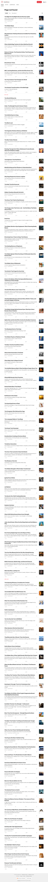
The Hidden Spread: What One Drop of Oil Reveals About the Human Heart (20, 254)
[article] (24, 19)
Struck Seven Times (9, 62)
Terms (24, 876)
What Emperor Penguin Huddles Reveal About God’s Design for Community (20, 542)
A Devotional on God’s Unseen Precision (13, 338)
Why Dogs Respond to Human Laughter (14, 176)
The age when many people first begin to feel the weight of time (18, 220)
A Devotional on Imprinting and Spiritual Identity (15, 272)
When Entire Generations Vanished (13, 352)
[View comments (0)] (16, 30)
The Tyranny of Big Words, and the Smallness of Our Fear (19, 809)
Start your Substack (21, 878)
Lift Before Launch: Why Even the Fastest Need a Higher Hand (17, 748)
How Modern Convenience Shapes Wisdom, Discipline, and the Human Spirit (20, 445)
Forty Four (7, 218)
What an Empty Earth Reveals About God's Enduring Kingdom (17, 99)
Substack (18, 880)
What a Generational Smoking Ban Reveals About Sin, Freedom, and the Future (19, 142)
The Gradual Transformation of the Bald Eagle (16, 87)
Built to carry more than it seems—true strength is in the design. (18, 516)
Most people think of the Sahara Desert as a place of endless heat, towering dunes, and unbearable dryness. (20, 283)
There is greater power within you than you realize (15, 714)
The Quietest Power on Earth (12, 790)
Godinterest (9, 21)
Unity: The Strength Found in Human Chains (15, 106)
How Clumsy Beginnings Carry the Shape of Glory (17, 532)
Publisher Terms (31, 874)
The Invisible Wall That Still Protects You (15, 591)
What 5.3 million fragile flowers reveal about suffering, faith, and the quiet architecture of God (20, 639)
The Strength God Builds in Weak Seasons (13, 362)
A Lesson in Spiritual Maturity (10, 89)
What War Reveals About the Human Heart (13, 354)
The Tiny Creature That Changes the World (15, 79)
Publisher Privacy (25, 874)
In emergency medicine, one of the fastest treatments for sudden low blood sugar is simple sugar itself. (20, 211)
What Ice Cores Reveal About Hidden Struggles (14, 124)
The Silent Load (8, 123)
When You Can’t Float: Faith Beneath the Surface (17, 730)
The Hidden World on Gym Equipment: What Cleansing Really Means (20, 227)
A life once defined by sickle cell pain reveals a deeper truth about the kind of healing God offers (20, 507)
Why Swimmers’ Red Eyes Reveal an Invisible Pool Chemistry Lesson (20, 34)
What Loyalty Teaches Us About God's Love (13, 116)
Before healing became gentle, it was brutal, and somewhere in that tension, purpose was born (20, 765)
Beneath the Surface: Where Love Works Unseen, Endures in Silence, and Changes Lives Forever (20, 573)
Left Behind (7, 487)
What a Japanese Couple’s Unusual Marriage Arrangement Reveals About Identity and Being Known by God (20, 239)
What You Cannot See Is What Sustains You (15, 600)
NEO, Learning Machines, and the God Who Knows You (18, 70)
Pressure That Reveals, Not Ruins (13, 863)
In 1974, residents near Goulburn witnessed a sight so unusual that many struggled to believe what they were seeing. (20, 322)
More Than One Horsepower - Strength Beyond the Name (19, 713)
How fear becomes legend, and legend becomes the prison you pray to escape (19, 723)
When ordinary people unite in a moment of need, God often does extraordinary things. (18, 19)
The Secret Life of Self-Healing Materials (15, 496)
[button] (2, 4)
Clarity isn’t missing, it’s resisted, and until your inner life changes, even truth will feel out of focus (19, 621)
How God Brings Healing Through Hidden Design (15, 397)
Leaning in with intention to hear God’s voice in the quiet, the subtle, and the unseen (20, 686)
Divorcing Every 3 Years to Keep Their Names (16, 237)
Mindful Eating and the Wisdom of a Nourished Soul (17, 167)
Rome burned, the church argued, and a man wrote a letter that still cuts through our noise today (20, 774)
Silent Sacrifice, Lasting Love (12, 570)
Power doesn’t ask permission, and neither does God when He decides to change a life (20, 838)
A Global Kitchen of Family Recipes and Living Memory (16, 437)
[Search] (42, 13)
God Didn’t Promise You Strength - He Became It (16, 704)
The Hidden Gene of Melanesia (12, 263)
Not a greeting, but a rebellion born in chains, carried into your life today (20, 756)
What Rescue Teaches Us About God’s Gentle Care (15, 247)
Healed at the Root (9, 505)
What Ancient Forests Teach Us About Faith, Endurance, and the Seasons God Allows (20, 421)
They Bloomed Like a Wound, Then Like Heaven (16, 637)
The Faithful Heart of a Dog (11, 115)
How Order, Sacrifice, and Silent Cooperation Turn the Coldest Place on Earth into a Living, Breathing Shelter (20, 545)
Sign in (44, 2)
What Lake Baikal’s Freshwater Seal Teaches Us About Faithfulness (18, 27)
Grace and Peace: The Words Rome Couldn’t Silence (17, 754)
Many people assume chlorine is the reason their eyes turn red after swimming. (19, 37)
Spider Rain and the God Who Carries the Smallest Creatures (20, 320)
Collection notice (29, 876)
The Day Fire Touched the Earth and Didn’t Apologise (18, 835)
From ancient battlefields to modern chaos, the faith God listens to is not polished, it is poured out (20, 740)
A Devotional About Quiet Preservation (12, 346)
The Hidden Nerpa (9, 25)
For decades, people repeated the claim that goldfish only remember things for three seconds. (20, 370)
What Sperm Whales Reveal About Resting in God (15, 330)
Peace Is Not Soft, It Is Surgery (12, 771)
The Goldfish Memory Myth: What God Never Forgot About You (20, 368)
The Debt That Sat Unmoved (11, 184)
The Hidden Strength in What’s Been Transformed (17, 468)
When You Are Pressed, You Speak (13, 818)
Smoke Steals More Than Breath (12, 386)
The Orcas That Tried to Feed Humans (14, 200)
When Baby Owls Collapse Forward (13, 360)
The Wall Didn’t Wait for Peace (12, 844)
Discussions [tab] (14, 13)
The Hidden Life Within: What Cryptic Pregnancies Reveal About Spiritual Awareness (19, 694)
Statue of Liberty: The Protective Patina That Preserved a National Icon (19, 52)
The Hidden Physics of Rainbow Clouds (14, 337)
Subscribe (39, 2)
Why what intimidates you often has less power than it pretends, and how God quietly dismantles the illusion (20, 812)
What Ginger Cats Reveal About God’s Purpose (16, 854)
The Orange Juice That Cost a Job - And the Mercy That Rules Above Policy (20, 208)
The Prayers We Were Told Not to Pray (14, 737)
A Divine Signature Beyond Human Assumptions (14, 265)
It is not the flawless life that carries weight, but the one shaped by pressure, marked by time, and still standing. (20, 783)
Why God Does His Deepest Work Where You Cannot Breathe (17, 731)
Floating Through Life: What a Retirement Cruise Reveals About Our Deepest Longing (19, 149)
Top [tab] (9, 13)
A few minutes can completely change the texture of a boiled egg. (18, 46)
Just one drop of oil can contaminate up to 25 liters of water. (17, 257)
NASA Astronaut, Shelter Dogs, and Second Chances (18, 561)
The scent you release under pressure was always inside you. (17, 820)
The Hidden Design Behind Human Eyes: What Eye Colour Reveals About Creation (19, 310)
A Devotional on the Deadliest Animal (12, 81)
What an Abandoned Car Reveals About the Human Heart (16, 186)
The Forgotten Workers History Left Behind (15, 130)
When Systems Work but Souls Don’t (14, 628)
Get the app (29, 878)
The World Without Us (10, 98)
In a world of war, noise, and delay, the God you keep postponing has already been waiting (19, 829)
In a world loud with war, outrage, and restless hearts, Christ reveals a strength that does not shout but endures (19, 792)
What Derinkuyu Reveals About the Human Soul (14, 194)
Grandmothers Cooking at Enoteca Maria (15, 436)
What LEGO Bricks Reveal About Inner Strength (16, 514)
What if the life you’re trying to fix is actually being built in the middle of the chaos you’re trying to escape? (20, 847)
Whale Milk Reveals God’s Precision (13, 377)
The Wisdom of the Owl (10, 461)
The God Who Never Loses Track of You (14, 289)
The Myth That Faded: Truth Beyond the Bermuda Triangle (19, 721)
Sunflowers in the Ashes (10, 395)
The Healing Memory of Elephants (13, 246)
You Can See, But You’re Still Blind (13, 619)
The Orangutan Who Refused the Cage (14, 411)
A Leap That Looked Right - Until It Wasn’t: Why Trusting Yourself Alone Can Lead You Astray (20, 803)
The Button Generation (10, 444)
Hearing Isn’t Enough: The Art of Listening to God (17, 684)
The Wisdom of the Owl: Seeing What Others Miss (15, 462)
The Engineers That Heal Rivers (12, 159)
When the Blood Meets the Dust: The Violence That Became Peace (20, 665)
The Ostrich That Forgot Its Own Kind (14, 271)
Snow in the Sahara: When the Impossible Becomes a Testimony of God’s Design (18, 279)
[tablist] (10, 13)
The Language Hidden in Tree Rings (13, 419)
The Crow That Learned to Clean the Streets (15, 451)
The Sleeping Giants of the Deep (12, 329)
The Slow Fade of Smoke (10, 140)
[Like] (5, 341)
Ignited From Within (9, 478)
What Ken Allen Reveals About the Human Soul (14, 413)
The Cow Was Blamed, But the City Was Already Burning (19, 552)
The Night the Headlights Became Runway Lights (17, 16)
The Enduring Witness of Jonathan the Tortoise (17, 582)
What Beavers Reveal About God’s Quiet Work (14, 161)
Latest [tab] (6, 13)
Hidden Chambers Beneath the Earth (14, 192)
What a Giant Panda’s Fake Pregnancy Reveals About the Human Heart (19, 430)
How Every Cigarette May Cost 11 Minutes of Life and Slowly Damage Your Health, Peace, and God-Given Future (20, 389)
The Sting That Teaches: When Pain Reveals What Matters (19, 675)
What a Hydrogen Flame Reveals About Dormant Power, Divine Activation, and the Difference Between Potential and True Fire (20, 480)
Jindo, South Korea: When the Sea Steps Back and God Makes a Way (20, 523)
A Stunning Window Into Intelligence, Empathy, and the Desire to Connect (20, 201)
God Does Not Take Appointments (13, 826)
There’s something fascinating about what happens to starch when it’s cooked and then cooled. (19, 471)
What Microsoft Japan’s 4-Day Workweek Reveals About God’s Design (19, 405)
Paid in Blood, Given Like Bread (12, 646)
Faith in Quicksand (9, 609)
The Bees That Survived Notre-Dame (13, 344)
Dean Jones (10, 406)
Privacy (21, 876)
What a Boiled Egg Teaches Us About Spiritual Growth (18, 44)
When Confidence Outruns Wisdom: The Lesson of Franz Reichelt (19, 799)
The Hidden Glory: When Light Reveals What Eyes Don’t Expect (20, 655)
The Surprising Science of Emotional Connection (14, 178)
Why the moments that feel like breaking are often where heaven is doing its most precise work (20, 865)
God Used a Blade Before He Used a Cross (15, 762)
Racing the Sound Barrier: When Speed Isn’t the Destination (19, 747)
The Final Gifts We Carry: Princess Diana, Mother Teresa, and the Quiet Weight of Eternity (20, 299)
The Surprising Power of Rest (12, 403)
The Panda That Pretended (11, 428)
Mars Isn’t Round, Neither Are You (13, 780)
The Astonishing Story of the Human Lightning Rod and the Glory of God (20, 64)
